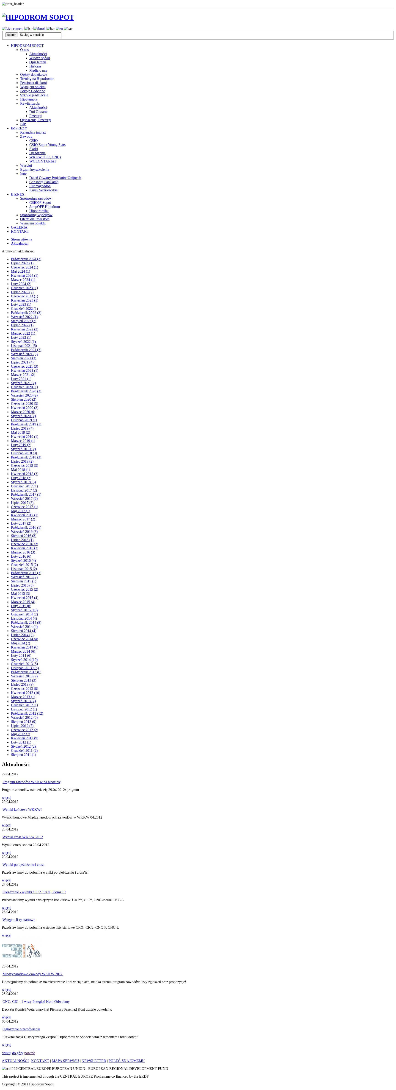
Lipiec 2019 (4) (22, 428)
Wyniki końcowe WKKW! (22, 809)
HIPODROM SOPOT (27, 46)
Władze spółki (39, 58)
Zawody (26, 136)
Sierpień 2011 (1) (23, 755)
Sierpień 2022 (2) (23, 321)
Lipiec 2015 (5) (22, 585)
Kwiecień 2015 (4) (24, 598)
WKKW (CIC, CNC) (45, 157)
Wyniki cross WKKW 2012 (23, 837)
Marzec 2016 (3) (23, 552)
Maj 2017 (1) (20, 511)
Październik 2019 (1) (26, 424)
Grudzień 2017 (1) (24, 486)
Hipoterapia (28, 99)
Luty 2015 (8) (21, 606)
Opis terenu (37, 62)
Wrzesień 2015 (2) (24, 577)
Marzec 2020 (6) (23, 412)
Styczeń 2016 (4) (23, 560)
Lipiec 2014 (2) (22, 635)
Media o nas (38, 70)
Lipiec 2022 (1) (22, 325)
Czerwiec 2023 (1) (24, 296)
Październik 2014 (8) (26, 622)
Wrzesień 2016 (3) (24, 532)
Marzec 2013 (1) (23, 697)
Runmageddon (40, 186)
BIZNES (17, 194)
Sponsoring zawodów (36, 198)
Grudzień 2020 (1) (24, 387)
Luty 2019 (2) (21, 445)
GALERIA (19, 227)
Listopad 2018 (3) (24, 453)
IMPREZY (19, 128)
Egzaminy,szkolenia (34, 169)
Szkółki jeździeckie (34, 95)
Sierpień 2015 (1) (23, 581)
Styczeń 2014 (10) (24, 660)
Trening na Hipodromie (37, 79)
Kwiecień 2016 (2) (24, 548)
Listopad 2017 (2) (24, 490)
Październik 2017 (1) (26, 494)
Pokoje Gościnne (32, 91)
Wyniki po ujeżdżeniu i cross (23, 864)
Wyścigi (26, 165)
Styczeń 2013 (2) (23, 701)
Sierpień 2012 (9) (23, 722)
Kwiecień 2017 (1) (24, 515)
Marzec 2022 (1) (23, 333)
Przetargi (35, 116)
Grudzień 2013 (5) (24, 664)
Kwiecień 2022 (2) (24, 329)
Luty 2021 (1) (21, 379)
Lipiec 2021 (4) (22, 362)
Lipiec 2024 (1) (22, 263)
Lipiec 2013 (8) (22, 684)
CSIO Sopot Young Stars (47, 145)
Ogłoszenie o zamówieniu (21, 1029)
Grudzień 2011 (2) (24, 750)
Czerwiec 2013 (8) (24, 688)
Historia (35, 66)
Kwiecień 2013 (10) (25, 693)
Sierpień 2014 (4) (23, 631)
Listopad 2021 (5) (24, 346)
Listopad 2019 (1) (24, 420)
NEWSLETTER (94, 1061)
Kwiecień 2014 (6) (24, 647)
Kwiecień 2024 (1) (24, 275)
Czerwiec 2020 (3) (24, 403)
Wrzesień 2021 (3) (24, 354)
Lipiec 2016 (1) (22, 540)
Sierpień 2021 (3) (23, 358)
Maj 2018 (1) (20, 470)
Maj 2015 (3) (20, 593)
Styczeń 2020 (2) (23, 416)
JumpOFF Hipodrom (44, 207)
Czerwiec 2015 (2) (24, 589)
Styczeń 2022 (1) (23, 342)
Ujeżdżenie (37, 153)
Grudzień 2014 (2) (24, 614)
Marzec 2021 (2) (23, 375)
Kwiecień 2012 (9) (24, 738)
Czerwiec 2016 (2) (24, 544)
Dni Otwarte (38, 112)
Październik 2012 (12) (27, 713)
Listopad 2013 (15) (25, 668)
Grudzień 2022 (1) (24, 308)
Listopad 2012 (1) (24, 709)
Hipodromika (39, 211)
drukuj (6, 1053)
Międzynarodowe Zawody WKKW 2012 (33, 974)
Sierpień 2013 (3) (23, 680)
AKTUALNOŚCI (15, 1061)
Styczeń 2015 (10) (24, 610)
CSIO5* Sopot (40, 202)
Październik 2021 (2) (26, 350)
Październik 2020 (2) (26, 391)
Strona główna (21, 239)
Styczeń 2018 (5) (23, 482)
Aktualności (38, 54)
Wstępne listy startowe (19, 920)
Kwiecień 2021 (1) (24, 370)
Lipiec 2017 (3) (22, 503)
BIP (23, 124)
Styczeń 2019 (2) (23, 449)
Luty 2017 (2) (21, 523)
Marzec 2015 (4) (23, 602)
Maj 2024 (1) (20, 271)
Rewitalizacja (30, 103)
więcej (6, 797)
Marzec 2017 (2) (23, 519)
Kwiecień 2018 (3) (24, 474)
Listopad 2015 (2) (24, 569)
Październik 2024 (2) (26, 259)
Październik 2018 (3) (26, 457)
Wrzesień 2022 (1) (24, 317)
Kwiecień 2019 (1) (24, 437)
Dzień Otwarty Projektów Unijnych (55, 178)
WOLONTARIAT (42, 161)
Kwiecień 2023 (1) (24, 300)
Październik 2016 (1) (26, 527)
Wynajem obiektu (33, 87)
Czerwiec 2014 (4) (24, 639)
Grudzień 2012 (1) (24, 705)
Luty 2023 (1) (21, 304)
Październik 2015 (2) (26, 573)
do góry (17, 1053)
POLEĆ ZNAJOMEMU (127, 1061)
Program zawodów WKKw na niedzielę (32, 782)
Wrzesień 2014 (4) (24, 627)
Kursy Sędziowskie (43, 190)
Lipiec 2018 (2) (22, 461)
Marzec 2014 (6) (23, 651)
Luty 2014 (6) (21, 655)
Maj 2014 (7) (20, 643)
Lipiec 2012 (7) (22, 726)
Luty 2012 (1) (21, 742)
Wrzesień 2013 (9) (24, 676)
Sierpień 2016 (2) (23, 536)
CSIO (33, 141)
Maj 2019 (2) (20, 432)
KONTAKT (20, 231)
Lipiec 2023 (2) (22, 292)
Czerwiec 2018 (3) (24, 465)
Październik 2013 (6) (26, 672)
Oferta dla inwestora (35, 219)
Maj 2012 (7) (20, 734)
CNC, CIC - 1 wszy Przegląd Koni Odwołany (36, 1001)
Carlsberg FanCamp (43, 182)
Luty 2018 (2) (21, 478)
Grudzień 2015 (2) (24, 565)
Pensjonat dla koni (33, 83)
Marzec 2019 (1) (23, 441)
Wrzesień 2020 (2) (24, 395)
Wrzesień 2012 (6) (24, 717)
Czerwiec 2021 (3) (24, 366)
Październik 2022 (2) (26, 313)
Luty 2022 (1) (21, 337)
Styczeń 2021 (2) (23, 383)
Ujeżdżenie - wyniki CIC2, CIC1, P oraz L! (34, 892)
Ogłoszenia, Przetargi (35, 120)
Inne (23, 174)
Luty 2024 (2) (21, 284)
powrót (29, 1053)
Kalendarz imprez (33, 132)
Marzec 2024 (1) (23, 280)
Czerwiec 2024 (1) (24, 267)
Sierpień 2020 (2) (23, 399)
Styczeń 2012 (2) (23, 746)
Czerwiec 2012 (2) (24, 730)
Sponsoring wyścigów (36, 215)
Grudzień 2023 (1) (24, 288)
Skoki (33, 149)
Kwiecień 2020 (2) (24, 408)
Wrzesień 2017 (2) (24, 498)
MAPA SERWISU (65, 1061)
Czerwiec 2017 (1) (24, 507)
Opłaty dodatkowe (33, 74)
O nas (24, 50)
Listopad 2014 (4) (24, 618)
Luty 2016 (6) (21, 556)
